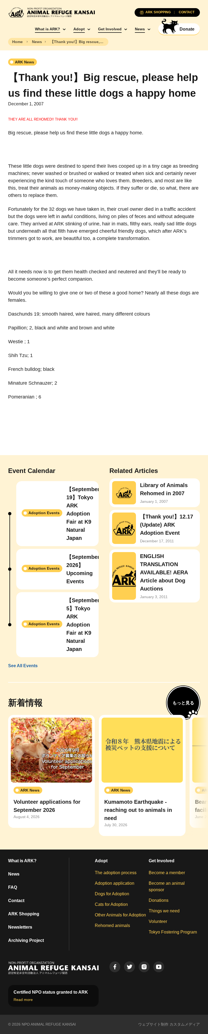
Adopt (79, 29)
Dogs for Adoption (112, 894)
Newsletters (20, 927)
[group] (51, 771)
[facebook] (114, 966)
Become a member (167, 872)
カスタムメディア (185, 1024)
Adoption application (114, 883)
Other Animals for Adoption (120, 915)
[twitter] (129, 966)
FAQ (12, 887)
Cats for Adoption (111, 904)
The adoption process (115, 872)
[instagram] (144, 966)
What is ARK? (47, 29)
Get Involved (110, 29)
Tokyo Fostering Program (173, 932)
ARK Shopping (23, 914)
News (140, 29)
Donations (158, 900)
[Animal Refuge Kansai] (51, 12)
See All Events (23, 665)
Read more (23, 999)
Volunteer (158, 921)
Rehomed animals (112, 925)
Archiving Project (26, 940)
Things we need (164, 911)
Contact (16, 900)
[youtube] (158, 966)
